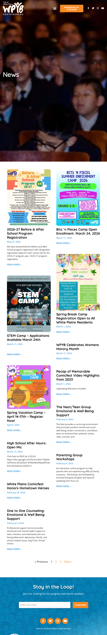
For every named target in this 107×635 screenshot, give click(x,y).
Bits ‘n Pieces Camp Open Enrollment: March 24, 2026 (78, 231)
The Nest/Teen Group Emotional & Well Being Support (75, 411)
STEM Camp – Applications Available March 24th (28, 337)
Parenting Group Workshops (69, 457)
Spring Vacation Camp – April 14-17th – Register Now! (26, 416)
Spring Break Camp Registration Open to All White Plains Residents (75, 318)
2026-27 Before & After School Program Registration (25, 233)
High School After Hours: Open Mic (26, 445)
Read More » (14, 264)
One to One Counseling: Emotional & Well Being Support (26, 515)
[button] (54, 8)
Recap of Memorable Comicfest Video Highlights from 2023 (77, 375)
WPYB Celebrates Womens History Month (77, 347)
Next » (68, 562)
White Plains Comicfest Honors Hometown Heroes (28, 486)
